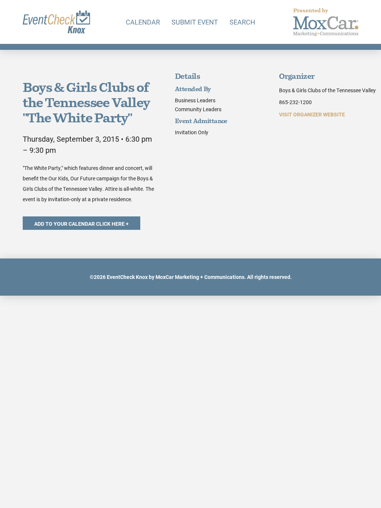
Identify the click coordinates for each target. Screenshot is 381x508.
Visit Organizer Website (312, 114)
